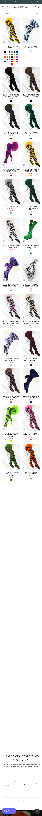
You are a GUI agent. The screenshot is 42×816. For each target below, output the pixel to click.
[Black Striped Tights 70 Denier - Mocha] (11, 381)
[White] (7, 52)
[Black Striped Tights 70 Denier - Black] (11, 80)
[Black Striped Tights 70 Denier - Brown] (31, 80)
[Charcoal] (9, 52)
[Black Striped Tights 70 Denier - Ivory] (11, 231)
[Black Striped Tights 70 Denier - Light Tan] (31, 307)
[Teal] (17, 54)
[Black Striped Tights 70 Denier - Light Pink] (11, 307)
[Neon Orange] (5, 57)
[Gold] (14, 59)
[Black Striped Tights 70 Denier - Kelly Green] (31, 231)
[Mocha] (9, 59)
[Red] (12, 61)
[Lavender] (17, 57)
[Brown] (17, 59)
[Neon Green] (14, 54)
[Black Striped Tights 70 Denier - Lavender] (11, 269)
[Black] (5, 52)
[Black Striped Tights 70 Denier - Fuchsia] (11, 155)
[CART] (39, 7)
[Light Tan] (14, 57)
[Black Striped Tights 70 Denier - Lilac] (11, 344)
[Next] (34, 485)
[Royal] (17, 52)
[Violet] (7, 59)
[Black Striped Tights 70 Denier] (11, 31)
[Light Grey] (9, 61)
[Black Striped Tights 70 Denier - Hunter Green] (31, 192)
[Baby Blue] (7, 54)
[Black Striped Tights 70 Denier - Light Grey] (31, 269)
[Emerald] (31, 138)
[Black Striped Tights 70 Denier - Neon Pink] (31, 418)
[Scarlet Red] (12, 64)
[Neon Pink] (17, 61)
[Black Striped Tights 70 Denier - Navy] (31, 381)
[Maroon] (5, 61)
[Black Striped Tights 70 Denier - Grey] (11, 192)
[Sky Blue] (5, 54)
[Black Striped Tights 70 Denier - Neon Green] (11, 418)
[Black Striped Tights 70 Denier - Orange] (31, 457)
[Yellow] (14, 61)
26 (27, 484)
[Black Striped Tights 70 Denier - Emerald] (31, 117)
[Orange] (7, 57)
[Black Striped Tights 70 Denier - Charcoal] (11, 117)
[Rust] (9, 57)
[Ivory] (5, 59)
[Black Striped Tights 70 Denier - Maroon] (31, 344)
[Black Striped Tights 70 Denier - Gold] (31, 155)
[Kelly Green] (12, 54)
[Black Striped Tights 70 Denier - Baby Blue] (31, 31)
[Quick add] (4, 42)
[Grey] (12, 52)
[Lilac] (7, 61)
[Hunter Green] (12, 57)
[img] (22, 781)
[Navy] (14, 52)
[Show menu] (3, 7)
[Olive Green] (9, 54)
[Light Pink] (9, 64)
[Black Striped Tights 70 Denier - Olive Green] (11, 457)
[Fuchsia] (12, 59)
